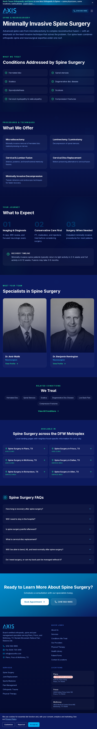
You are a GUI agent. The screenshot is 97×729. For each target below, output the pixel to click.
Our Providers (56, 643)
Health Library (56, 651)
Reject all (21, 724)
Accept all (34, 724)
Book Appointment (33, 602)
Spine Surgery (8, 672)
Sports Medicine (9, 681)
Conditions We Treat (59, 638)
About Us (54, 630)
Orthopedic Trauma (10, 689)
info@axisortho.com (13, 654)
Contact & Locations (59, 660)
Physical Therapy (58, 647)
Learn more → (29, 4)
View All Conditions (47, 411)
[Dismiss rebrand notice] (92, 2)
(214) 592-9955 (65, 602)
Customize (8, 724)
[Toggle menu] (91, 10)
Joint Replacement (10, 677)
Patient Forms (56, 655)
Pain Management (10, 685)
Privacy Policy (10, 719)
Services (54, 634)
